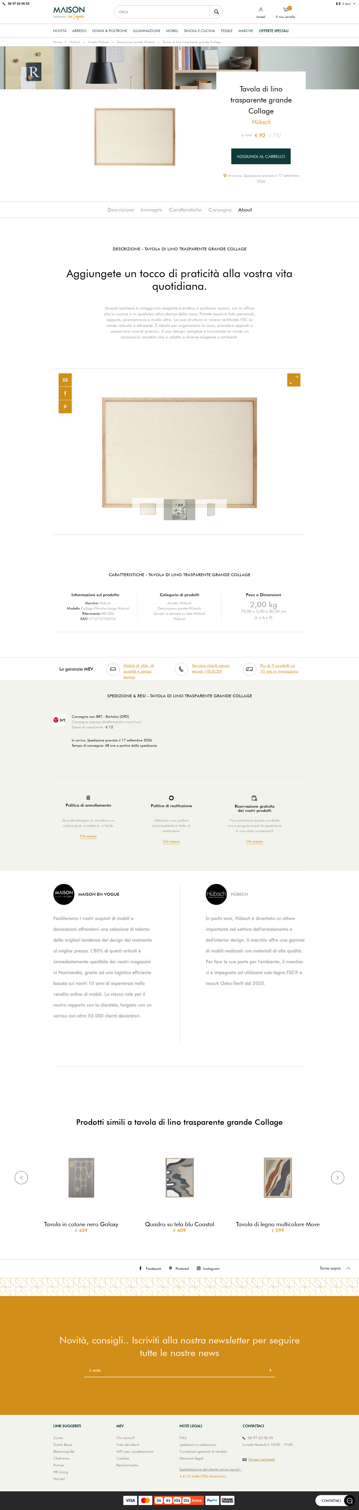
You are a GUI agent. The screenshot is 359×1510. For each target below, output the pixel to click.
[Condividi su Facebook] (65, 393)
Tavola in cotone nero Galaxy (81, 1224)
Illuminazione (146, 31)
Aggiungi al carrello (261, 156)
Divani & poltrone (109, 31)
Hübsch (75, 42)
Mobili (172, 31)
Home (57, 42)
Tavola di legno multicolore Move (278, 1224)
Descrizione (120, 210)
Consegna (220, 210)
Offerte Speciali (274, 31)
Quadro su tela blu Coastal (179, 1224)
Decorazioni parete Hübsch (136, 42)
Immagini (151, 210)
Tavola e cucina (199, 31)
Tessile (227, 31)
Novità (59, 31)
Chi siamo (88, 836)
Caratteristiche (185, 210)
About (245, 210)
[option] (179, 451)
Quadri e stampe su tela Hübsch (179, 613)
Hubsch (105, 603)
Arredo (79, 31)
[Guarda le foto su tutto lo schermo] (293, 379)
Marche (245, 31)
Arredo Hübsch (98, 42)
